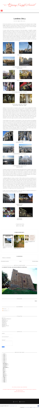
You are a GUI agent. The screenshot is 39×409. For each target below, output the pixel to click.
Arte (2, 317)
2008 (4, 379)
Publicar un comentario (6, 257)
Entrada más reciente (5, 261)
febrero (4, 375)
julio (4, 368)
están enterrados (14, 124)
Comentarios (5, 310)
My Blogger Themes (35, 407)
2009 (4, 377)
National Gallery (7, 178)
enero (4, 376)
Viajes (3, 326)
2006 (4, 381)
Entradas (4, 308)
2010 (4, 362)
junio (4, 370)
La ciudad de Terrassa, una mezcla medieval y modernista (14, 267)
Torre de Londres (23, 30)
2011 (4, 360)
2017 (4, 354)
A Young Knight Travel (13, 405)
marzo (4, 373)
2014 (4, 356)
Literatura (3, 323)
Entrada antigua (35, 261)
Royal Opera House (22, 175)
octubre (4, 366)
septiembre (5, 367)
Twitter (16, 401)
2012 (4, 359)
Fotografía (3, 321)
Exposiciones (4, 320)
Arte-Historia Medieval (6, 318)
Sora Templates (27, 407)
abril (4, 372)
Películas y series (5, 325)
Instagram (22, 401)
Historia (3, 322)
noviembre (5, 364)
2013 (4, 358)
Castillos (3, 319)
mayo (4, 371)
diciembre (5, 363)
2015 (4, 355)
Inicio (20, 261)
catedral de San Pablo (32, 107)
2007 (4, 380)
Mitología (3, 324)
